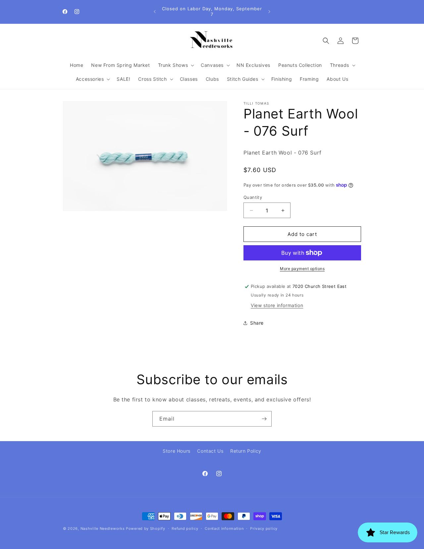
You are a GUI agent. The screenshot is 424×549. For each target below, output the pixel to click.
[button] (175, 65)
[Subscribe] (264, 419)
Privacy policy (264, 528)
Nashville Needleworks (102, 528)
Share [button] (257, 323)
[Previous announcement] (154, 11)
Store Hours (176, 451)
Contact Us (210, 451)
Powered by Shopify (145, 528)
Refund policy (185, 528)
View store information (277, 305)
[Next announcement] (269, 11)
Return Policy (245, 451)
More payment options (302, 268)
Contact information (224, 528)
